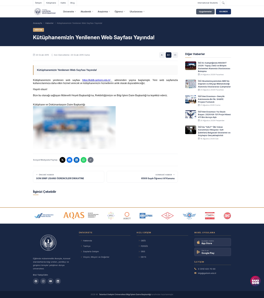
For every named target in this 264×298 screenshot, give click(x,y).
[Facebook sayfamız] (36, 281)
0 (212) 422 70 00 (206, 269)
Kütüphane (51, 3)
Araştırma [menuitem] (103, 11)
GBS (143, 251)
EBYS (143, 257)
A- (162, 55)
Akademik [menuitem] (86, 11)
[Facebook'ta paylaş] (69, 160)
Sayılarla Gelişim (91, 251)
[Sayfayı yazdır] (175, 55)
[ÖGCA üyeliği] (189, 215)
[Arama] (223, 3)
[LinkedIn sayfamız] (76, 160)
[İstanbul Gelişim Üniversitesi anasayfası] (53, 243)
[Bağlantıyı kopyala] (91, 160)
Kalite (63, 3)
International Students (208, 3)
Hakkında (87, 240)
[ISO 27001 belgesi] (146, 215)
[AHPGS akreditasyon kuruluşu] (110, 215)
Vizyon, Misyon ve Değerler (96, 257)
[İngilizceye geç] (228, 3)
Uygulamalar (205, 11)
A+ (168, 55)
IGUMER (223, 11)
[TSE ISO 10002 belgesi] (167, 215)
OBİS (143, 240)
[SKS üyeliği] (227, 215)
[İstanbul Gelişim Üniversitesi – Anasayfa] (45, 11)
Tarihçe (86, 246)
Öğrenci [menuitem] (119, 11)
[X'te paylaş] (62, 160)
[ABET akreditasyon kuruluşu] (127, 215)
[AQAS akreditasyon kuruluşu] (81, 215)
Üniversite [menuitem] (68, 11)
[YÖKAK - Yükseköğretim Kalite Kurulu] (44, 215)
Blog (72, 3)
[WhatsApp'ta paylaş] (83, 160)
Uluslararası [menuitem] (136, 11)
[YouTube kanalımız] (50, 281)
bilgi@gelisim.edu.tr (207, 273)
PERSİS (144, 246)
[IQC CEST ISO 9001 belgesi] (210, 215)
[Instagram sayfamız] (43, 281)
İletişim (38, 3)
